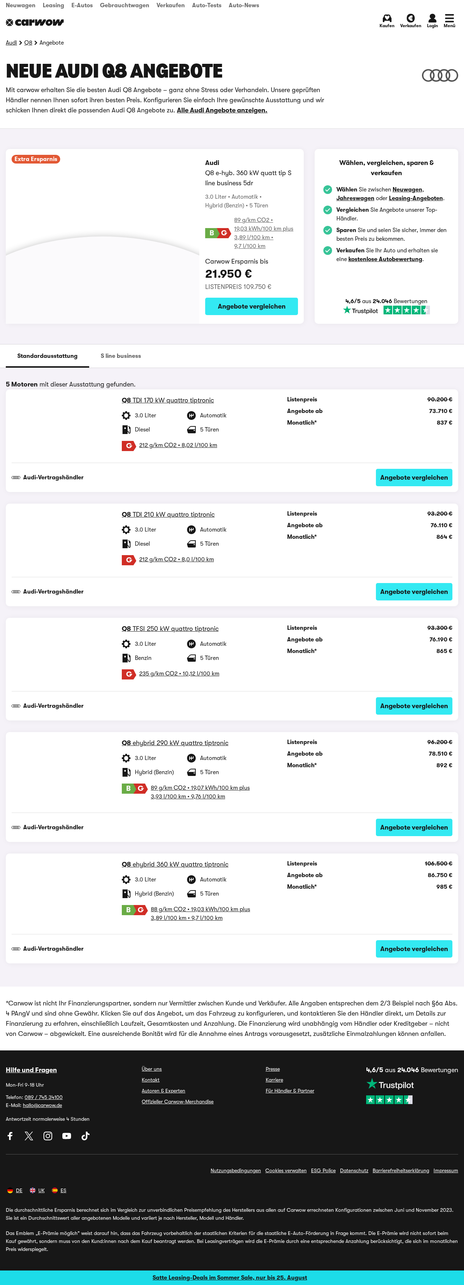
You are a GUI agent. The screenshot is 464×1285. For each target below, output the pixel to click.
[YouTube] (67, 1138)
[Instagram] (49, 1138)
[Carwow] (35, 22)
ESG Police (323, 1170)
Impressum (446, 1170)
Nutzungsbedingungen (236, 1170)
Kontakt (151, 1080)
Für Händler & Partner (290, 1091)
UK (41, 1190)
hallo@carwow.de (42, 1105)
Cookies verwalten (286, 1170)
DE (19, 1190)
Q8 (28, 43)
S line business (121, 356)
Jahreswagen (355, 198)
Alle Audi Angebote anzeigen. (222, 110)
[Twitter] (30, 1138)
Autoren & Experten (163, 1091)
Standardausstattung (47, 356)
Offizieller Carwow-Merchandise (178, 1101)
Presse (273, 1069)
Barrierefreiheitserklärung (401, 1170)
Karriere (274, 1080)
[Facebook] (11, 1138)
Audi (11, 43)
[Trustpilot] (386, 310)
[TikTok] (85, 1138)
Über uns (152, 1069)
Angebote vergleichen (252, 306)
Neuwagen (21, 5)
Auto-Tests (206, 5)
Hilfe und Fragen (31, 1070)
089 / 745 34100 (44, 1097)
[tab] (47, 356)
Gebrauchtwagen (124, 5)
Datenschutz (354, 1170)
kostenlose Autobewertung (385, 259)
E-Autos (82, 5)
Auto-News (244, 5)
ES (63, 1190)
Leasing (53, 5)
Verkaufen (171, 5)
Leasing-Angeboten (416, 198)
